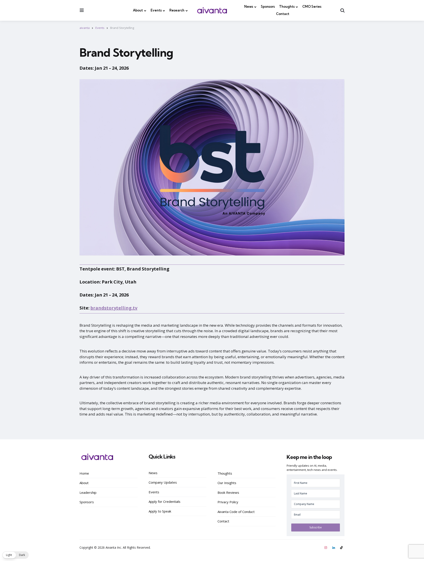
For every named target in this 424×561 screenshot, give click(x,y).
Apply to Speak (160, 511)
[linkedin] (334, 547)
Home (84, 473)
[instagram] (326, 547)
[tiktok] (341, 547)
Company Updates (163, 482)
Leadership (88, 492)
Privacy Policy (228, 502)
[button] (15, 555)
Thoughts (287, 6)
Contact (282, 14)
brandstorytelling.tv (113, 308)
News (248, 6)
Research (176, 10)
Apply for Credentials (164, 501)
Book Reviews (228, 492)
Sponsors (268, 6)
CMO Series (311, 6)
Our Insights (227, 483)
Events (156, 10)
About (138, 10)
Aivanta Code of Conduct (236, 511)
